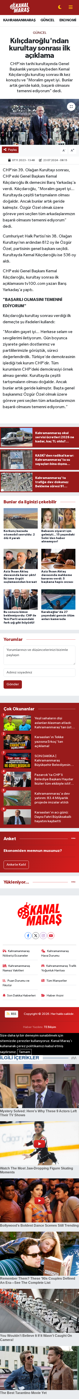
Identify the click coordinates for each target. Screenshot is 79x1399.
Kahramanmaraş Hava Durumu (55, 953)
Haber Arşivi (55, 995)
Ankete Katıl (16, 864)
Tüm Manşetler (56, 980)
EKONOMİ (67, 20)
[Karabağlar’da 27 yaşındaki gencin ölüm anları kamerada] (58, 599)
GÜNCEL (47, 20)
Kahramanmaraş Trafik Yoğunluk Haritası (58, 968)
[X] (35, 935)
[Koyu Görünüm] (60, 7)
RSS (13, 1013)
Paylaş (12, 149)
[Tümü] (73, 839)
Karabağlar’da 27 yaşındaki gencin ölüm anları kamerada (57, 616)
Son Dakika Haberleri (21, 995)
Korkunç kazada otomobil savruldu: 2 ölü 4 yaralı (19, 535)
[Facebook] (28, 935)
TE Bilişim (50, 1027)
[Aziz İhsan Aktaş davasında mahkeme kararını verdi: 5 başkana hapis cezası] (58, 559)
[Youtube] (50, 935)
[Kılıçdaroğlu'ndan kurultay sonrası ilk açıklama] (39, 122)
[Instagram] (43, 935)
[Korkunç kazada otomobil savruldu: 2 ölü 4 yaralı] (21, 518)
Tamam (24, 1052)
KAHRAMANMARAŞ (19, 20)
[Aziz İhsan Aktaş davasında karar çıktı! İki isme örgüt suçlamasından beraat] (21, 559)
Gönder (13, 684)
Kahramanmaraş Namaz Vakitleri (16, 968)
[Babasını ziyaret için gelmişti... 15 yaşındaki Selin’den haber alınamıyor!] (58, 518)
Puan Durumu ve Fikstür (16, 983)
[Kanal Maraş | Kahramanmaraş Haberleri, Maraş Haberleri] (19, 7)
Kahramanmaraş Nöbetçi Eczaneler (16, 953)
